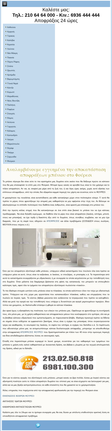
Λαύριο (10, 139)
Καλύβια (11, 40)
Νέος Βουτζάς (13, 100)
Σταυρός (11, 113)
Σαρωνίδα (11, 157)
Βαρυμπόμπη (13, 79)
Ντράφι (10, 148)
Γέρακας (11, 36)
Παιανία (10, 57)
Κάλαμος (11, 131)
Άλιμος (10, 118)
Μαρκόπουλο (13, 144)
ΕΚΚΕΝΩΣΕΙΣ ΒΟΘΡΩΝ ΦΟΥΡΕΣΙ (18, 396)
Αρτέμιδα (11, 75)
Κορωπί (10, 92)
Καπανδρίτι (12, 135)
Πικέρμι (10, 152)
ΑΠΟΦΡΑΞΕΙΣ (53, 221)
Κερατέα (11, 44)
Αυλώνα (10, 122)
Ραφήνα (10, 109)
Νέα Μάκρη (12, 53)
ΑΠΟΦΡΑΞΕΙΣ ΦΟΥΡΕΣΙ (31, 332)
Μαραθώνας (12, 96)
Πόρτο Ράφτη (13, 62)
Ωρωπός (11, 70)
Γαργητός (11, 126)
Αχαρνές (11, 31)
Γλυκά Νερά (12, 83)
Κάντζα (10, 87)
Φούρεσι (11, 161)
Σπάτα (10, 66)
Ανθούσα (11, 27)
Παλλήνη (11, 105)
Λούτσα (10, 49)
